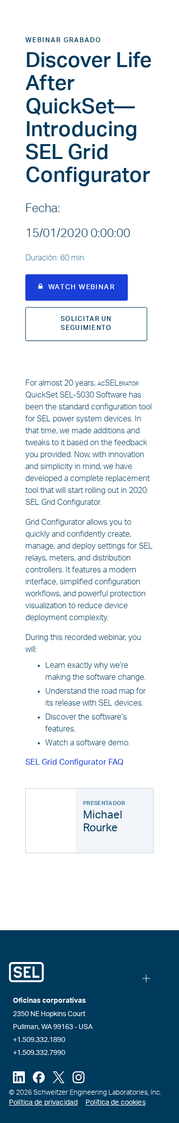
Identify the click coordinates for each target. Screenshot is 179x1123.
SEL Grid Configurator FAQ (74, 762)
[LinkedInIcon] (19, 1077)
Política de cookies (116, 1102)
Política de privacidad (43, 1102)
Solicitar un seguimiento (86, 323)
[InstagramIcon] (79, 1077)
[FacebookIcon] (39, 1077)
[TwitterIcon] (59, 1077)
